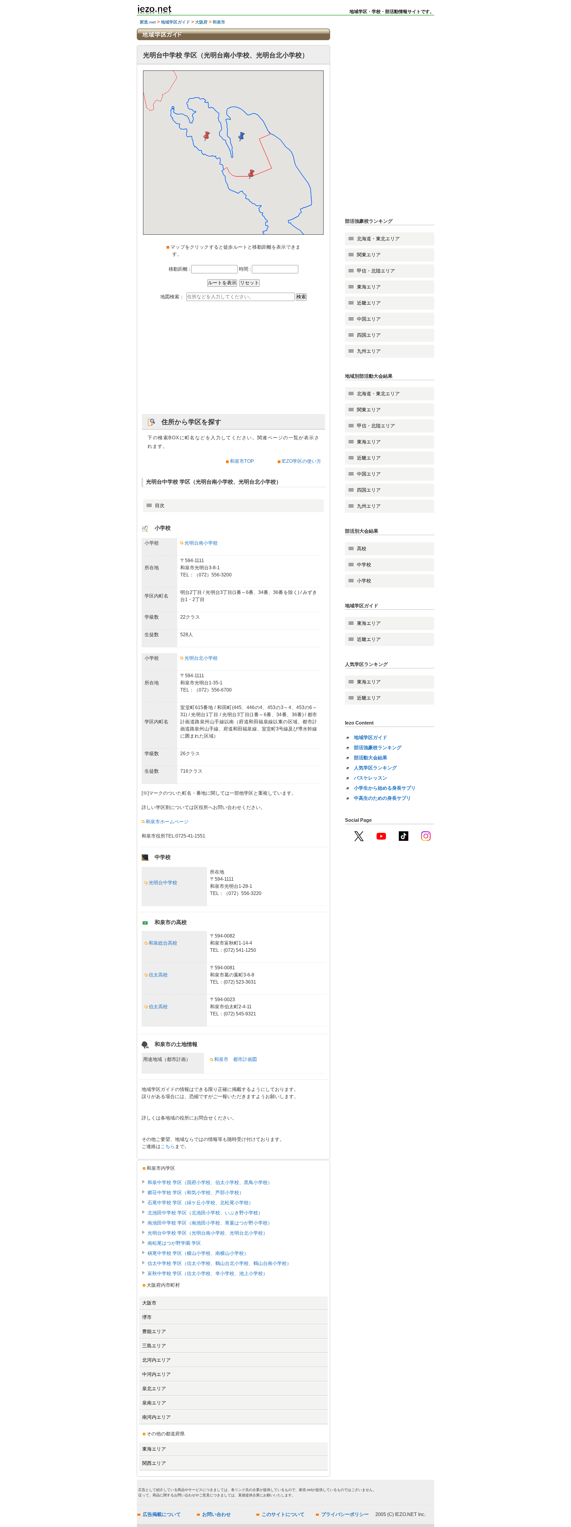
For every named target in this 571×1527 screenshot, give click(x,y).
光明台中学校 (163, 882)
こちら (168, 1146)
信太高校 (158, 974)
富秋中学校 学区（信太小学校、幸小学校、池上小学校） (208, 1273)
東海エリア (154, 1448)
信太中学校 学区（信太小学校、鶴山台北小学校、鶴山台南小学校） (219, 1263)
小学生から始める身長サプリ (385, 788)
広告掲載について (162, 1514)
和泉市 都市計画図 (235, 1059)
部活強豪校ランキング (377, 747)
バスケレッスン (370, 777)
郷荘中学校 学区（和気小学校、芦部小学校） (196, 1192)
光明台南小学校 (201, 542)
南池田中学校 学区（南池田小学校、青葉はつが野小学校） (210, 1222)
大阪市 (149, 1302)
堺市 (147, 1317)
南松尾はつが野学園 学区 (174, 1243)
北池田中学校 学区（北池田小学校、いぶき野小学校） (205, 1212)
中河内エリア (156, 1374)
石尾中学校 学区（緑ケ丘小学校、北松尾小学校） (200, 1202)
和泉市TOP (242, 461)
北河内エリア (156, 1360)
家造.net (148, 22)
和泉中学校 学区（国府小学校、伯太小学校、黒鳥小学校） (210, 1182)
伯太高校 (158, 1006)
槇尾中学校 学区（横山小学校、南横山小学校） (198, 1253)
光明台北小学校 (201, 658)
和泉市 (219, 22)
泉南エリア (154, 1402)
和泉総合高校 (163, 943)
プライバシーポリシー (345, 1514)
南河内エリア (156, 1417)
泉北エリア (154, 1388)
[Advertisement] (233, 360)
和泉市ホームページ (167, 821)
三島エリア (154, 1345)
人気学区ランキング (375, 767)
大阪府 (201, 22)
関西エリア (154, 1463)
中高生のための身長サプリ (382, 798)
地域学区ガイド (175, 22)
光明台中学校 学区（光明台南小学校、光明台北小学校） (208, 1233)
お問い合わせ (216, 1514)
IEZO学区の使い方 (301, 461)
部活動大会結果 (370, 757)
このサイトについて (283, 1514)
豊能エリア (154, 1331)
